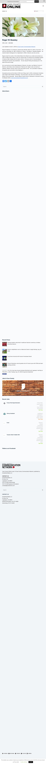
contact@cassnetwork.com (8, 485)
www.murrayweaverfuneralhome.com (19, 77)
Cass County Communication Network (26, 46)
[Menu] (43, 5)
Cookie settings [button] (23, 762)
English (36, 11)
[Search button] (42, 86)
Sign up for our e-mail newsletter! (13, 1)
